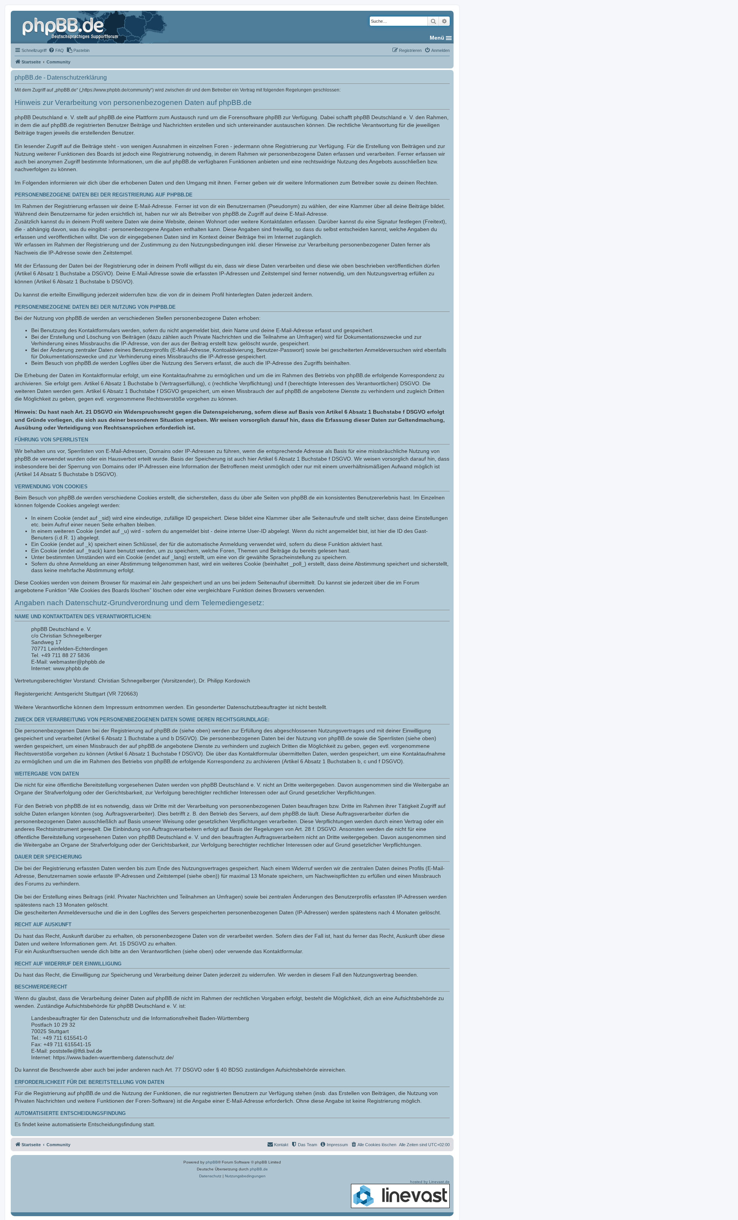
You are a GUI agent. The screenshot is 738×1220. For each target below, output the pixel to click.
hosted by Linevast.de (430, 1182)
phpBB (212, 1162)
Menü (437, 38)
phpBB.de (259, 1169)
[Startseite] (71, 27)
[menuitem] (56, 50)
